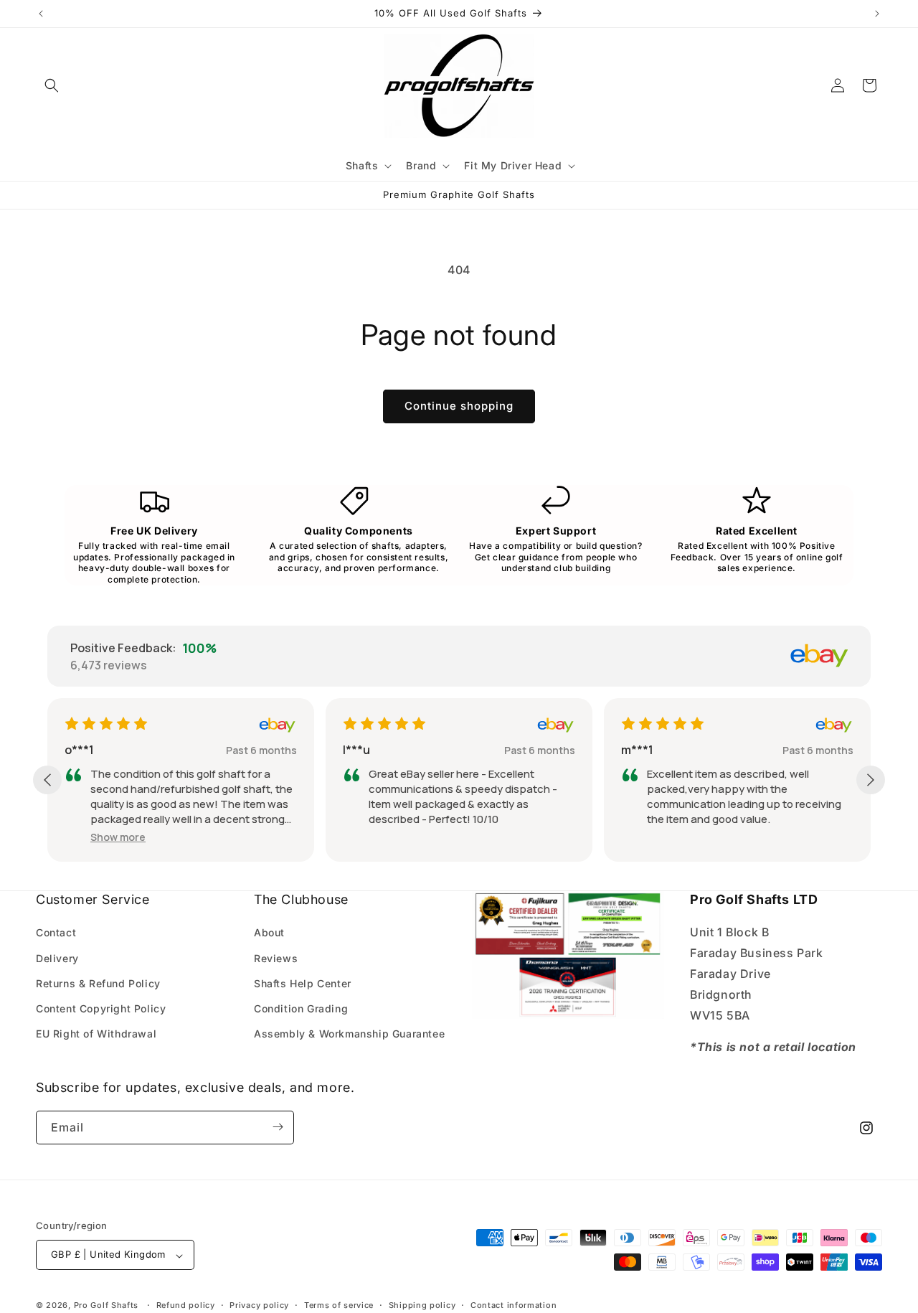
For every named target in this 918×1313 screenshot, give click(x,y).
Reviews (276, 957)
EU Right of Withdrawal (96, 1033)
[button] (51, 85)
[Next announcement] (877, 13)
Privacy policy (259, 1305)
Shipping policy (422, 1305)
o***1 (79, 750)
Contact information (513, 1305)
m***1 (637, 750)
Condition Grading (301, 1008)
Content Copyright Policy (101, 1008)
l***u (356, 750)
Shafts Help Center (302, 982)
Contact (56, 932)
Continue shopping (459, 406)
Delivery (57, 957)
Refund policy (185, 1305)
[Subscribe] (277, 1127)
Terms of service (339, 1305)
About (269, 932)
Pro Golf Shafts (106, 1306)
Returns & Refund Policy (98, 982)
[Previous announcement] (41, 13)
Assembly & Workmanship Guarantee (349, 1033)
